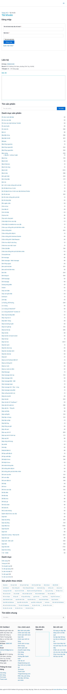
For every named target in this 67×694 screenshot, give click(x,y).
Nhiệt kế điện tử (6, 450)
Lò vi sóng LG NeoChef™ (8, 308)
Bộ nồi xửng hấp (6, 200)
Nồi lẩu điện (5, 492)
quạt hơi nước (36, 596)
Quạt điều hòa (5, 525)
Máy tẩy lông (5, 423)
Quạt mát (4, 531)
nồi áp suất (15, 596)
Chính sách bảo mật (24, 632)
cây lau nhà (59, 588)
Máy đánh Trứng (6, 321)
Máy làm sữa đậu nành (8, 351)
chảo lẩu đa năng (41, 588)
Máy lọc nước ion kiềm (8, 369)
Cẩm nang (5, 561)
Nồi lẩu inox (5, 498)
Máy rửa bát (5, 399)
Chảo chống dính (6, 230)
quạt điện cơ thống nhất (36, 602)
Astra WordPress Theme (60, 689)
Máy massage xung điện (8, 390)
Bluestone (5, 585)
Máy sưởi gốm (6, 414)
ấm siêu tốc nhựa (29, 608)
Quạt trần (4, 544)
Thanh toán (3, 679)
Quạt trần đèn (5, 547)
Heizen (4, 287)
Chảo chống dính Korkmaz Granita (11, 236)
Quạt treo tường (6, 550)
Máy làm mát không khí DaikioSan (34, 590)
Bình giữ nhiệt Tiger (24, 585)
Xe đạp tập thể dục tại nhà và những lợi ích (59, 639)
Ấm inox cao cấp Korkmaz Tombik (11, 123)
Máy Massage (5, 372)
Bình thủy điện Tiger (36, 585)
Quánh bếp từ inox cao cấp (9, 513)
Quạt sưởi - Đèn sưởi (7, 541)
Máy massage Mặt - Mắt (8, 381)
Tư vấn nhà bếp (6, 571)
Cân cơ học (5, 206)
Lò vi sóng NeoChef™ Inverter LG (11, 312)
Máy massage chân (7, 378)
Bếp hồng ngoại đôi (7, 147)
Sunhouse (47, 602)
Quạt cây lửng (5, 522)
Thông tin (4, 563)
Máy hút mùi (5, 342)
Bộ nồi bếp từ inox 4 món (9, 188)
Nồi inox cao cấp (6, 489)
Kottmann (4, 296)
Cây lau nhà (5, 215)
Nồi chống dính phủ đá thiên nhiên (11, 471)
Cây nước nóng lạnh (7, 218)
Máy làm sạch (5, 345)
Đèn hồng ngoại (6, 263)
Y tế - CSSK (5, 553)
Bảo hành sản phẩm (24, 630)
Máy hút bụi (5, 339)
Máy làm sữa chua (7, 348)
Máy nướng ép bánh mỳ (8, 393)
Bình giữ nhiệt (5, 176)
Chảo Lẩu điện (6, 248)
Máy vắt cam (5, 429)
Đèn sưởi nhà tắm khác (8, 269)
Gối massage (5, 281)
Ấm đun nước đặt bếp (8, 117)
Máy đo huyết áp (6, 327)
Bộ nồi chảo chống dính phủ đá (10, 197)
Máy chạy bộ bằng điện (8, 315)
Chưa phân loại (6, 254)
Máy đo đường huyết (7, 324)
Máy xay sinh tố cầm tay (8, 435)
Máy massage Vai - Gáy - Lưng (10, 387)
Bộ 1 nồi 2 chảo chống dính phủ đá (11, 185)
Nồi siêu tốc (5, 507)
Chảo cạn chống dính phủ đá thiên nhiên (13, 227)
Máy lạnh (4, 357)
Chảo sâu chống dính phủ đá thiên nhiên (13, 251)
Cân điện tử (5, 209)
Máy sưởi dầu (5, 411)
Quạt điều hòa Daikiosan (8, 602)
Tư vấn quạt (5, 574)
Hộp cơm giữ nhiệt (7, 293)
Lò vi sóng (5, 305)
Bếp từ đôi (4, 170)
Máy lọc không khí (7, 363)
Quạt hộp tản (5, 528)
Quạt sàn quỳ (5, 538)
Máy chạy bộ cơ (6, 317)
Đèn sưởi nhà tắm (7, 266)
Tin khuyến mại (6, 566)
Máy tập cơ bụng (6, 417)
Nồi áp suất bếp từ (7, 453)
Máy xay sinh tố (6, 432)
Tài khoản (3, 677)
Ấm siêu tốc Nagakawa (24, 605)
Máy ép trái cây (6, 330)
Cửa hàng (3, 673)
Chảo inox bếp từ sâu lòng (9, 242)
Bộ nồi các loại (6, 194)
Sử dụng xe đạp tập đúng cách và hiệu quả (59, 633)
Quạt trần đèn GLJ (32, 599)
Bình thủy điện (6, 179)
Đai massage (5, 257)
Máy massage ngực (7, 384)
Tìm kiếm (61, 108)
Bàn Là (3, 132)
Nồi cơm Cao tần (6, 593)
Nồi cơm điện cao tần (27, 593)
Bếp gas (4, 141)
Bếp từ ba (4, 158)
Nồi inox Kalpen (6, 596)
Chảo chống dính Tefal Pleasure (10, 239)
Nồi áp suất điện (6, 456)
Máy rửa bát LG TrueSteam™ (9, 402)
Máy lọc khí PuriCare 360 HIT (10, 360)
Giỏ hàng (3, 675)
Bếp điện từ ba (6, 135)
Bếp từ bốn (5, 161)
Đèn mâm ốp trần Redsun (58, 602)
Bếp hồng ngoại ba (7, 144)
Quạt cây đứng (6, 519)
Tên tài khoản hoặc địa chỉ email (14, 27)
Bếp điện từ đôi (6, 138)
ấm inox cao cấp (6, 120)
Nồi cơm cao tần (6, 474)
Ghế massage (5, 278)
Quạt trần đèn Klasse (43, 599)
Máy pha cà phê (6, 396)
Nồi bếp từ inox (6, 459)
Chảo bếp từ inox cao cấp (9, 221)
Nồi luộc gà (5, 501)
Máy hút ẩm (5, 333)
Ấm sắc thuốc (5, 126)
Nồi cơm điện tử (6, 480)
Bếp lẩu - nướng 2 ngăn (11, 155)
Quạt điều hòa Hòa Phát (22, 602)
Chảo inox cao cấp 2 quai (9, 245)
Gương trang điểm (7, 284)
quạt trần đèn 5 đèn (20, 599)
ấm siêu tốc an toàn (47, 605)
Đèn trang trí (5, 275)
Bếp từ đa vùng (6, 167)
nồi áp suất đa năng (25, 596)
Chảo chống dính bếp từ (8, 233)
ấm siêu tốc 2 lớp (36, 605)
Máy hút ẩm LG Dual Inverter (9, 336)
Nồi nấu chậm (5, 504)
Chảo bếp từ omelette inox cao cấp (11, 224)
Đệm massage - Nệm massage (10, 260)
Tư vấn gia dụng (6, 569)
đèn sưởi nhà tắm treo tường (9, 605)
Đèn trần (4, 272)
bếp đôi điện (55, 585)
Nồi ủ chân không (7, 510)
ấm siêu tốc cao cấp (7, 608)
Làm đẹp (4, 299)
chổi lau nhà (50, 588)
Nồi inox (4, 486)
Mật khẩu (8, 33)
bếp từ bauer (47, 585)
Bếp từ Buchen (6, 164)
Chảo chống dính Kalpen (28, 588)
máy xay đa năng (49, 590)
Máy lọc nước (5, 366)
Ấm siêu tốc (5, 129)
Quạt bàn (4, 516)
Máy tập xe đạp (6, 420)
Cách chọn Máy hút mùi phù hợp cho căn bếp (59, 646)
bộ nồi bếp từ (6, 588)
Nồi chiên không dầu (7, 465)
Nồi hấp (4, 483)
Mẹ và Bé (4, 444)
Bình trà (4, 182)
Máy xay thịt (5, 438)
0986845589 (10, 64)
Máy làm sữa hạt (6, 354)
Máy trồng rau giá (6, 426)
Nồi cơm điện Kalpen (40, 593)
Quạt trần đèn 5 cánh (8, 599)
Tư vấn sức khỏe (6, 577)
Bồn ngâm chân (6, 203)
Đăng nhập (9, 42)
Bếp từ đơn (5, 173)
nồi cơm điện (16, 593)
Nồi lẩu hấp (5, 495)
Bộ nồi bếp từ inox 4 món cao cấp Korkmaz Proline (16, 191)
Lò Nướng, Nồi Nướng (8, 302)
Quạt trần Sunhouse (55, 596)
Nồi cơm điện (5, 477)
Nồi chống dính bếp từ (8, 468)
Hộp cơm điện (6, 290)
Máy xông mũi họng (7, 441)
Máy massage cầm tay (8, 375)
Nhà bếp (4, 447)
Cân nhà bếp (5, 212)
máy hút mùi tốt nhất (19, 590)
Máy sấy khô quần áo (8, 405)
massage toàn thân (7, 590)
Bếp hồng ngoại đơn (7, 150)
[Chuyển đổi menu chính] (63, 3)
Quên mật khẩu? (8, 45)
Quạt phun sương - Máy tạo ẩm (10, 534)
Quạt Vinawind (54, 599)
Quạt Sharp (45, 596)
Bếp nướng (5, 153)
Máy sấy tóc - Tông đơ (8, 408)
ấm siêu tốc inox (19, 608)
